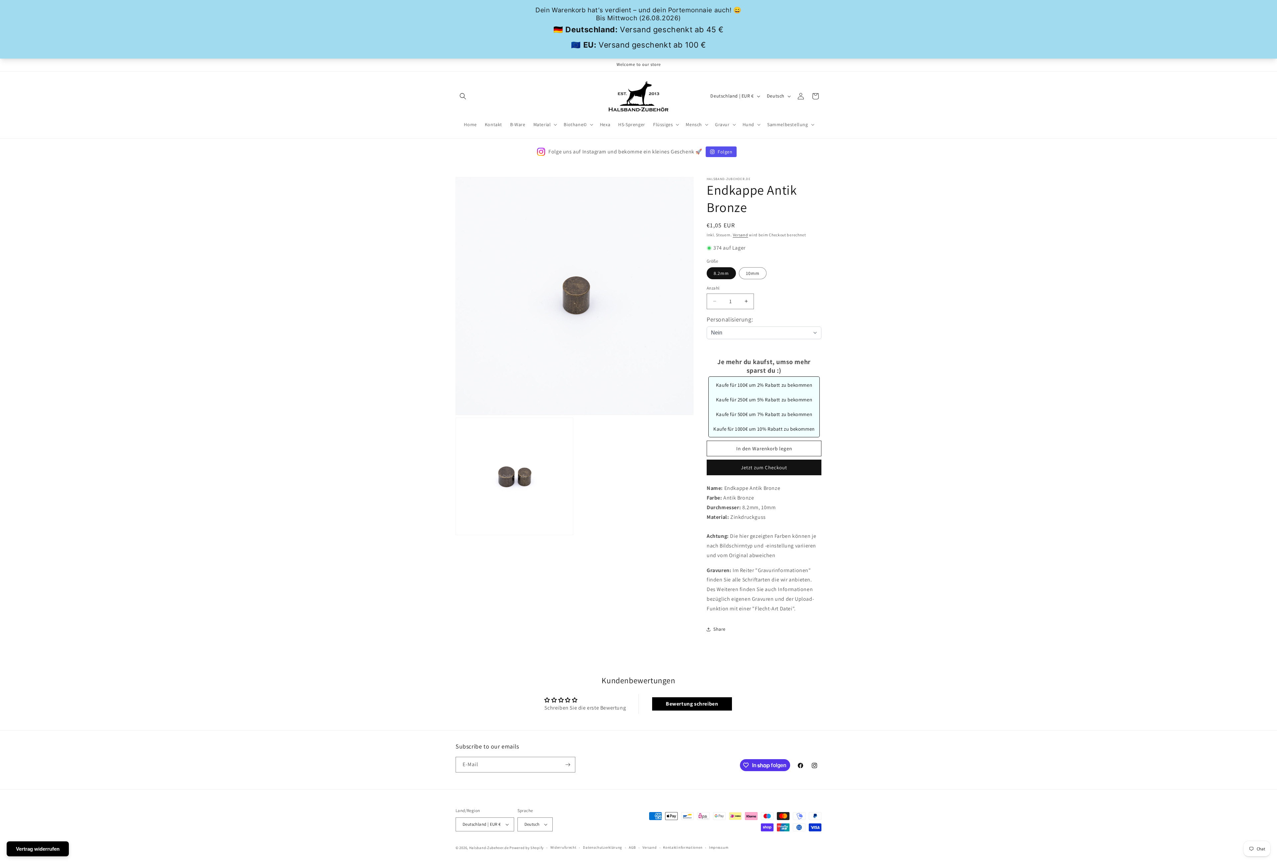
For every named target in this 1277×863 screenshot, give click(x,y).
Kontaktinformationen (682, 847)
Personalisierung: (730, 319)
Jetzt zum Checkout (764, 467)
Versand (740, 234)
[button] (463, 96)
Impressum (718, 847)
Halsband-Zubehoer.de (489, 847)
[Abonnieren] (567, 764)
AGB (632, 847)
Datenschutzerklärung (602, 847)
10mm (753, 273)
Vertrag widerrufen (38, 849)
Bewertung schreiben (692, 703)
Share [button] (719, 629)
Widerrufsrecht (563, 847)
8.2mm (721, 273)
